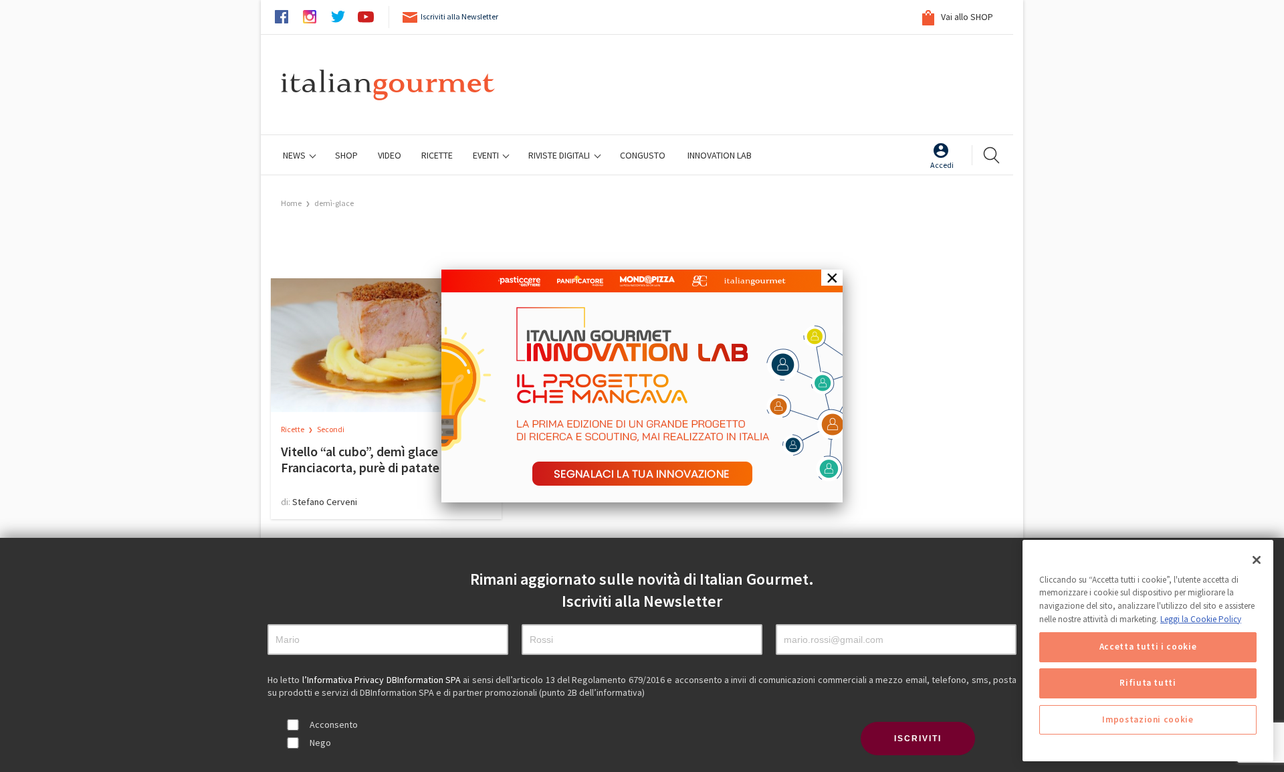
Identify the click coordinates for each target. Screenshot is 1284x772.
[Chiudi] (1256, 560)
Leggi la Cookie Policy (1200, 619)
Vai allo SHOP (966, 17)
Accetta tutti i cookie (1147, 647)
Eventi (487, 155)
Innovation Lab (719, 155)
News (295, 155)
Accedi (942, 165)
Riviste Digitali (560, 155)
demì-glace (334, 203)
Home (291, 203)
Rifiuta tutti (1147, 683)
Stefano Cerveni (324, 502)
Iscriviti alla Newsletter (459, 16)
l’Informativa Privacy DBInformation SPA (382, 680)
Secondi (330, 429)
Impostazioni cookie (1147, 719)
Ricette (293, 429)
